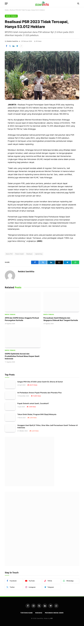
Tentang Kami (26, 613)
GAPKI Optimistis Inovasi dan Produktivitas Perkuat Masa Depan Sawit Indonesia (22, 356)
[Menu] (6, 3)
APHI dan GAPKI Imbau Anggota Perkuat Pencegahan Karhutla (22, 319)
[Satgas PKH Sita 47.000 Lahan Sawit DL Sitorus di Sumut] (10, 384)
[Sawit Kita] (42, 3)
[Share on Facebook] (6, 46)
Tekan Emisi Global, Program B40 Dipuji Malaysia (36, 414)
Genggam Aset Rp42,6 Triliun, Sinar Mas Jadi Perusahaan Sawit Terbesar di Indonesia (47, 426)
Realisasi (29, 254)
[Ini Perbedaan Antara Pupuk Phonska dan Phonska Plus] (10, 395)
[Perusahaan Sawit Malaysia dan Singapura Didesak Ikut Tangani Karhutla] (61, 302)
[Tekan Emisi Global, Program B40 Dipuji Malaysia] (10, 417)
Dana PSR (9, 254)
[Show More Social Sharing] (21, 46)
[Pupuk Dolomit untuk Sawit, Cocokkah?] (10, 406)
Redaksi (38, 613)
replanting (38, 254)
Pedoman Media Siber (54, 613)
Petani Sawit (19, 254)
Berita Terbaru (11, 16)
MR (51, 618)
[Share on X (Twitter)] (10, 46)
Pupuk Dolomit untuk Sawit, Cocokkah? (33, 403)
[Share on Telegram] (17, 46)
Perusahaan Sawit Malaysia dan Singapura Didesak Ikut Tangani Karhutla (60, 319)
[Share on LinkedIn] (13, 46)
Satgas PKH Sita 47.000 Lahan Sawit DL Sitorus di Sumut (40, 382)
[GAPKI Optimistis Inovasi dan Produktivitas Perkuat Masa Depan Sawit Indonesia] (23, 337)
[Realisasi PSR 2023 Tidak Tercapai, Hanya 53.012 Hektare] (42, 75)
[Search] (78, 3)
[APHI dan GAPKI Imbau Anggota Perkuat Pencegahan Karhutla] (23, 302)
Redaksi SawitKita (12, 41)
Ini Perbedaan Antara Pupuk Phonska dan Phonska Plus (39, 393)
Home (7, 10)
